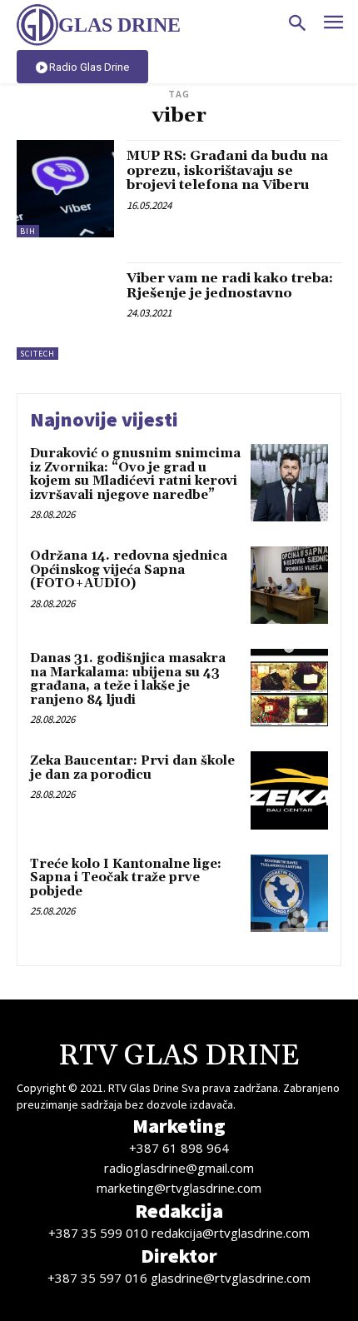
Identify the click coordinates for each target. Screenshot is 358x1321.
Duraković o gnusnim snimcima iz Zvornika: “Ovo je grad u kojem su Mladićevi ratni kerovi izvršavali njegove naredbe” (135, 474)
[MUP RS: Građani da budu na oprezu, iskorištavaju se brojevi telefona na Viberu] (65, 188)
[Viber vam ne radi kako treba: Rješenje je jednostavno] (65, 311)
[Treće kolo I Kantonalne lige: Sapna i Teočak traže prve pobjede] (289, 893)
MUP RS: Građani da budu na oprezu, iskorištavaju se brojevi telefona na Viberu (227, 170)
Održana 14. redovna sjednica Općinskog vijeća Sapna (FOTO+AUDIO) (128, 569)
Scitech (37, 353)
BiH (28, 231)
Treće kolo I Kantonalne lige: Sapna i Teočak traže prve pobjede (125, 878)
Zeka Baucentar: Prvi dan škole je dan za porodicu (132, 768)
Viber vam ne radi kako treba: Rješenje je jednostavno (230, 286)
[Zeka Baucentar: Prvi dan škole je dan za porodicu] (289, 790)
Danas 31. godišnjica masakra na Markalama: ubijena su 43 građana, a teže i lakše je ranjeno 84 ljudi (128, 679)
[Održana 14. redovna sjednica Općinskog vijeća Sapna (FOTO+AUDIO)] (289, 585)
